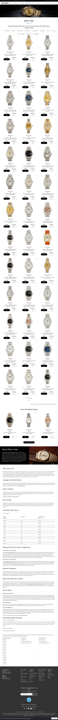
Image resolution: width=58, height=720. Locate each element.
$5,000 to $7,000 (27, 30)
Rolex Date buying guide (23, 615)
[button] (48, 26)
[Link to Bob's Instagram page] (28, 708)
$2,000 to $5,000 (20, 30)
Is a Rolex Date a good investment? (9, 630)
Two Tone (48, 30)
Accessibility (34, 706)
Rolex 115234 (5, 641)
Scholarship (31, 681)
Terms (26, 706)
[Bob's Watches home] (5, 3)
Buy (6, 59)
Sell (14, 59)
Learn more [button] (28, 718)
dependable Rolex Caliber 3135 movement (10, 562)
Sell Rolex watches (21, 485)
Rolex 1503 (4, 652)
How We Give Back (23, 676)
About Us (21, 671)
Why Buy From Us (41, 671)
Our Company (23, 669)
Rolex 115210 (4, 660)
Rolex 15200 (13, 30)
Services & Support (32, 670)
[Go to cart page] (55, 3)
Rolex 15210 (4, 646)
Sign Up (53, 0)
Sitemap (29, 706)
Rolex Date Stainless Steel (43, 641)
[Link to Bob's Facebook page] (26, 708)
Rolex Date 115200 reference (10, 552)
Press (21, 678)
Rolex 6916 (4, 662)
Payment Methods (32, 676)
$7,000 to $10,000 (35, 30)
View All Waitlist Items (29, 442)
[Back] (26, 23)
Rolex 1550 (4, 655)
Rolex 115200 (7, 30)
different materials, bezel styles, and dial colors (36, 584)
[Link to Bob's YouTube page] (31, 708)
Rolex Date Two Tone (42, 639)
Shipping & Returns (50, 670)
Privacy (23, 706)
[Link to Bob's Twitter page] (24, 708)
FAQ (30, 679)
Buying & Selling (42, 669)
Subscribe (34, 694)
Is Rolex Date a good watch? (8, 628)
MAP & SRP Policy (41, 676)
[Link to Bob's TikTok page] (33, 708)
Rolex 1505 (4, 654)
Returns (49, 676)
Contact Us (45, 0)
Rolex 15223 (4, 647)
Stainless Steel (42, 30)
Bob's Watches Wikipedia (24, 681)
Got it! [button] (54, 718)
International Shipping (51, 674)
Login (55, 0)
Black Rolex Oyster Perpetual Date (26, 641)
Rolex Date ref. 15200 (7, 561)
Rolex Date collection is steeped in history (10, 452)
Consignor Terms (32, 674)
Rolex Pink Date (23, 639)
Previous (3, 31)
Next (55, 31)
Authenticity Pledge (41, 673)
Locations (49, 0)
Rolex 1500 (4, 649)
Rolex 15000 (4, 657)
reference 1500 (36, 583)
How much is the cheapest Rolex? (8, 620)
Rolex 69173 (4, 639)
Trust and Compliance (23, 673)
